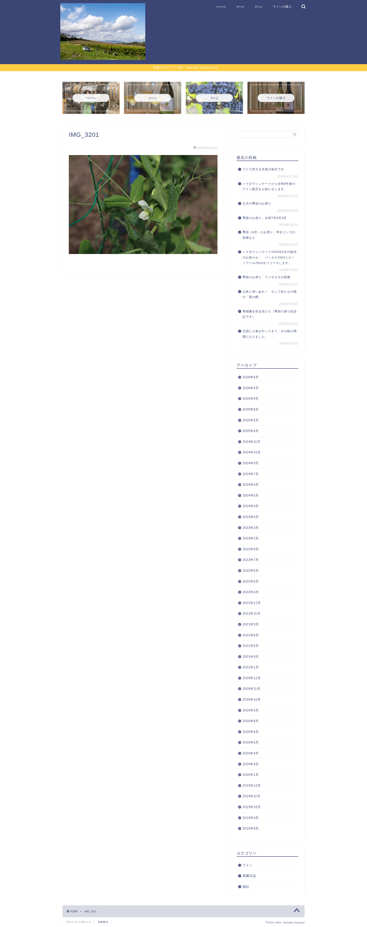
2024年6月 (251, 484)
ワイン (248, 865)
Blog (258, 6)
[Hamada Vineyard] (102, 58)
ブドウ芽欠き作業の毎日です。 (265, 169)
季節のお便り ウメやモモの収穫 (266, 277)
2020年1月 (251, 774)
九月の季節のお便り (258, 203)
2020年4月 (251, 753)
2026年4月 (251, 388)
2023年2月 (251, 538)
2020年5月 (251, 742)
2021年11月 (251, 613)
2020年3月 (251, 764)
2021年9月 (251, 624)
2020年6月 (251, 732)
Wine (240, 6)
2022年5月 (251, 581)
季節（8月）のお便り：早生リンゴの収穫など (269, 235)
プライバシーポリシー (78, 922)
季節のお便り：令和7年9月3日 (265, 218)
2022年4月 (251, 592)
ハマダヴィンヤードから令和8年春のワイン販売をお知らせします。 (269, 186)
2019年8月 (251, 828)
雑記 (246, 886)
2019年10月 (252, 807)
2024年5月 (251, 495)
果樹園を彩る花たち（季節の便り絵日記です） (270, 314)
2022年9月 (251, 549)
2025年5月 (251, 420)
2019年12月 (252, 785)
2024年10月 (252, 452)
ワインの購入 (282, 6)
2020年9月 (251, 710)
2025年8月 (251, 409)
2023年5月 (251, 517)
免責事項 (103, 922)
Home (221, 6)
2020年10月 (252, 699)
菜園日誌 (249, 876)
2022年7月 (251, 560)
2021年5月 (251, 646)
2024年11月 (251, 441)
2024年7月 (251, 474)
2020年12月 (252, 678)
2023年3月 (251, 527)
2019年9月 (251, 818)
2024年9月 (251, 463)
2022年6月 (251, 570)
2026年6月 (251, 377)
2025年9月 (251, 398)
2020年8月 (251, 721)
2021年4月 (251, 656)
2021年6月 (251, 635)
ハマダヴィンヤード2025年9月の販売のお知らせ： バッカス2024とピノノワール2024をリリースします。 (270, 257)
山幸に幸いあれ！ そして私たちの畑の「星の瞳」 (270, 294)
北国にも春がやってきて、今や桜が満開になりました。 (270, 334)
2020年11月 (251, 688)
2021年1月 (251, 667)
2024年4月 (251, 506)
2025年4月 (251, 431)
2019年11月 (251, 796)
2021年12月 (252, 603)
